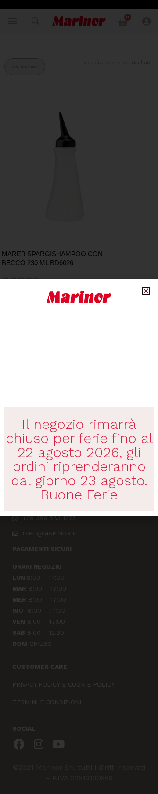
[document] (79, 397)
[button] (146, 291)
